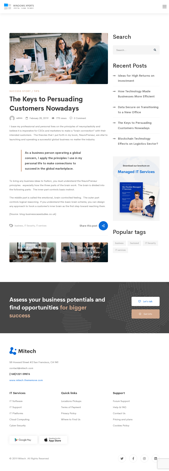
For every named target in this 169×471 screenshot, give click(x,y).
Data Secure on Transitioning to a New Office (138, 109)
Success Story (20, 91)
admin (19, 118)
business (19, 225)
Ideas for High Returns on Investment (136, 78)
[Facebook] (133, 458)
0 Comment (80, 118)
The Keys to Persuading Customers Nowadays (135, 125)
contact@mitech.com (21, 368)
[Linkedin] (156, 458)
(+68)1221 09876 (19, 374)
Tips (36, 91)
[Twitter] (122, 458)
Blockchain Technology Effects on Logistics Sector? (138, 141)
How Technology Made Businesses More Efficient (136, 93)
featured (134, 243)
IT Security (29, 225)
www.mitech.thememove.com (26, 380)
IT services (41, 225)
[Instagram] (144, 458)
